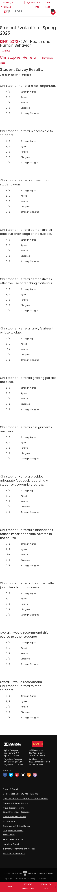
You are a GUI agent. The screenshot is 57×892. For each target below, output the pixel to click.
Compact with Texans (13, 830)
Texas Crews (9, 834)
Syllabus (6, 50)
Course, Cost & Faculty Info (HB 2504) (20, 794)
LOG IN (38, 744)
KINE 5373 (9, 41)
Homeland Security (12, 844)
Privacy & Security (11, 789)
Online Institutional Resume (15, 803)
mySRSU (30, 2)
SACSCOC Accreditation (14, 853)
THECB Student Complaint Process (19, 848)
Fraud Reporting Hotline (13, 808)
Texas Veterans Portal (13, 839)
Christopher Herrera (18, 57)
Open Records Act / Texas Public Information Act (25, 798)
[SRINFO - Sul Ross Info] (13, 12)
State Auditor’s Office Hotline (16, 826)
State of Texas (9, 821)
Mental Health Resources (14, 816)
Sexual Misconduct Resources (16, 812)
